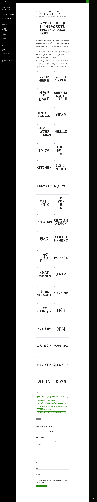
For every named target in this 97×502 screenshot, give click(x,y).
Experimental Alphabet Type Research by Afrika (47, 400)
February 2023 (5, 38)
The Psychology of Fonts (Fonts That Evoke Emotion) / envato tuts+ (51, 411)
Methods (3, 49)
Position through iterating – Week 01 (44, 425)
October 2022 (4, 40)
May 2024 (4, 26)
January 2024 (4, 30)
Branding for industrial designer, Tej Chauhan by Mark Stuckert (51, 396)
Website (38, 474)
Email (37, 468)
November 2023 (5, 32)
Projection (4, 51)
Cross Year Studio (5, 48)
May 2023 (4, 35)
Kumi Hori (5, 1)
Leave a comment (62, 16)
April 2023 (4, 37)
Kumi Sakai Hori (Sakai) (51, 16)
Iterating (39, 418)
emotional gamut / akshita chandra (44, 409)
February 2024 (5, 29)
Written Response (5, 53)
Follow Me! (4, 63)
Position (38, 9)
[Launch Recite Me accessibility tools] (93, 498)
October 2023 (4, 33)
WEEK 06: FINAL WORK (6, 9)
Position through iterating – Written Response (46, 430)
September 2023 (5, 34)
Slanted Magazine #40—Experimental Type (46, 402)
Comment (38, 444)
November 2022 (5, 39)
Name (37, 462)
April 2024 (4, 28)
